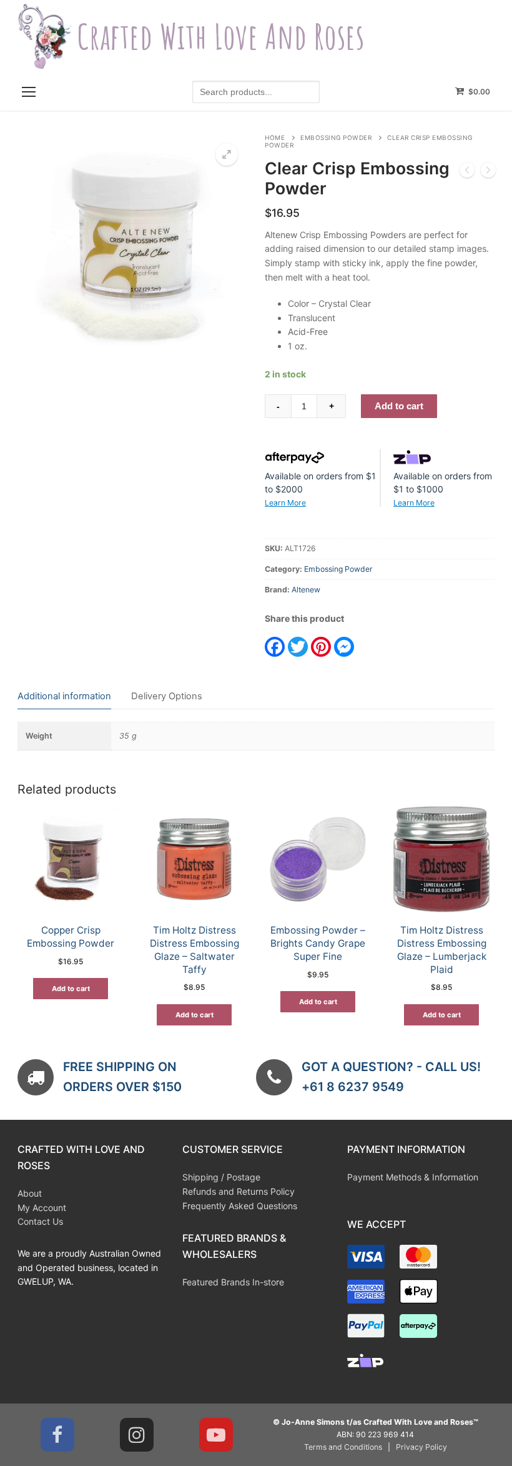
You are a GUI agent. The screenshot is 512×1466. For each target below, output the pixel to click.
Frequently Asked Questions (239, 1205)
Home (275, 137)
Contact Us (40, 1221)
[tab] (64, 697)
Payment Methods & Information (412, 1177)
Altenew (306, 589)
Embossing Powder (336, 137)
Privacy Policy (421, 1447)
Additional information (64, 696)
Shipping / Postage (221, 1177)
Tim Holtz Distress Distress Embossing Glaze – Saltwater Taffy (194, 949)
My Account (41, 1207)
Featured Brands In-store (233, 1282)
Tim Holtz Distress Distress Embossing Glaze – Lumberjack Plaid (441, 949)
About (29, 1193)
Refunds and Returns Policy (238, 1191)
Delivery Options (166, 696)
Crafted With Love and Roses (221, 36)
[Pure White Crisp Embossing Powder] (488, 172)
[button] (226, 154)
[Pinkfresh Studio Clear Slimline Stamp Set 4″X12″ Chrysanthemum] (467, 172)
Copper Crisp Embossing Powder (70, 936)
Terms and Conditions (343, 1447)
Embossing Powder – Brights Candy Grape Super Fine (317, 943)
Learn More (285, 502)
